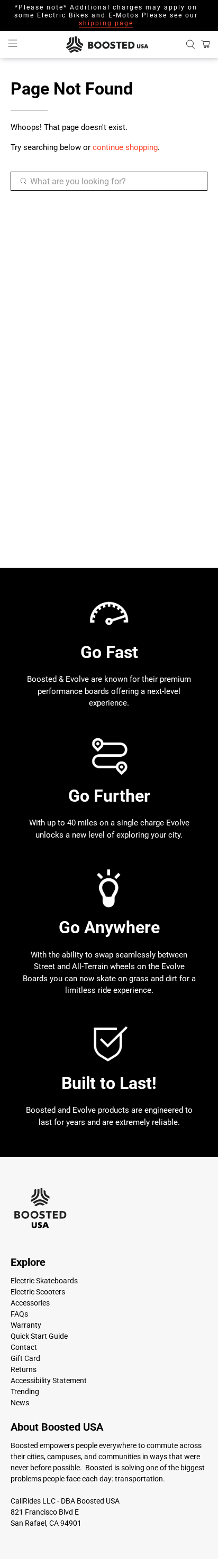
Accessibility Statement (49, 1380)
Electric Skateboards (44, 1280)
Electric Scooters (38, 1292)
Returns (24, 1369)
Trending (25, 1391)
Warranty (26, 1325)
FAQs (19, 1314)
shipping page (106, 23)
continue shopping (125, 147)
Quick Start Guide (39, 1336)
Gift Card (25, 1358)
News (20, 1402)
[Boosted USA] (109, 44)
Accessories (30, 1303)
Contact (24, 1347)
